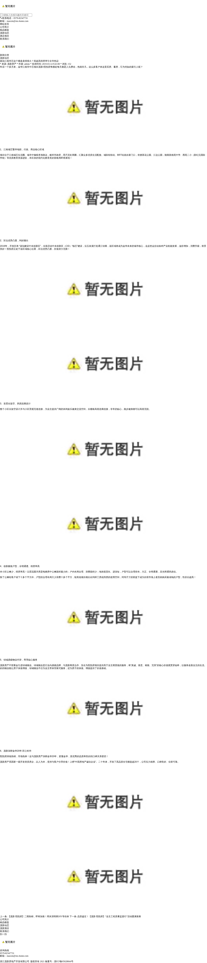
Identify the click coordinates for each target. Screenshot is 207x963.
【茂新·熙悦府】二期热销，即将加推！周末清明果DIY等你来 (38, 916)
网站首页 (4, 24)
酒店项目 (4, 36)
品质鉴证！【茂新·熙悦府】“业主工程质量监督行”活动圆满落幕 (109, 916)
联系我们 (4, 39)
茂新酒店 (4, 928)
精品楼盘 (4, 30)
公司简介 (4, 27)
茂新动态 (4, 33)
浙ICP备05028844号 (63, 961)
